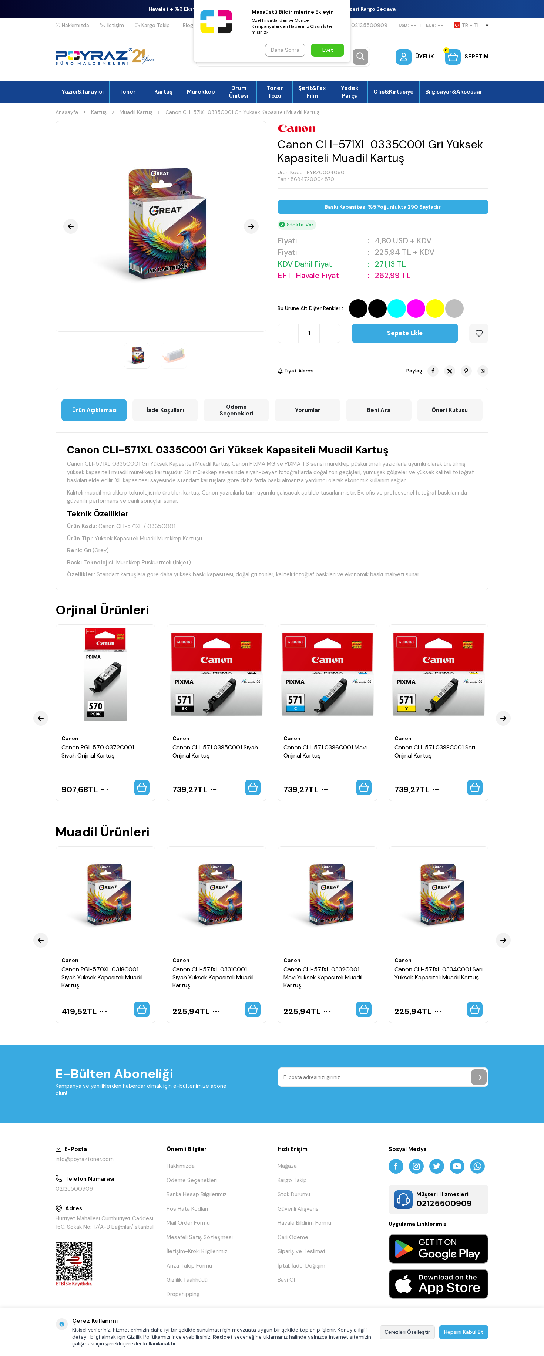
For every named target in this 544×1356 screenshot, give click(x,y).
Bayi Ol (286, 1280)
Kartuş (163, 91)
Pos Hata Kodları (187, 1208)
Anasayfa (67, 112)
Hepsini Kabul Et (463, 1332)
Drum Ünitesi (238, 91)
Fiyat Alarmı (299, 370)
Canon (69, 738)
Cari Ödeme (293, 1237)
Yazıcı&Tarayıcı (82, 91)
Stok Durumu (294, 1194)
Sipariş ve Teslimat (302, 1251)
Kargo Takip (155, 25)
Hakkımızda (75, 25)
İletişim (115, 25)
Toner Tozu (274, 91)
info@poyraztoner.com (85, 1159)
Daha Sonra (285, 50)
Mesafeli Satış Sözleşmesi (200, 1237)
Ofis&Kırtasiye (393, 91)
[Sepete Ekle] (142, 787)
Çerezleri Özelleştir (407, 1332)
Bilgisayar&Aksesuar (454, 91)
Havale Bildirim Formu (304, 1223)
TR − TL (471, 25)
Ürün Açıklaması (94, 410)
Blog (188, 25)
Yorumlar (307, 410)
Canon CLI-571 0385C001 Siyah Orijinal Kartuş (215, 751)
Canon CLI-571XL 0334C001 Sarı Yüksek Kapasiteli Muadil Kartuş (438, 973)
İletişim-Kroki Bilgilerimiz (197, 1251)
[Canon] (296, 128)
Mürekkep (201, 91)
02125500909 (369, 25)
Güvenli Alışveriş (298, 1208)
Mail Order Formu (188, 1223)
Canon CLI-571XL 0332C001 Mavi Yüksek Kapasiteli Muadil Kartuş (322, 977)
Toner (127, 91)
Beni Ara (378, 410)
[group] (161, 226)
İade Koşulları (165, 410)
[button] (70, 226)
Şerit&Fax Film (312, 91)
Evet (327, 50)
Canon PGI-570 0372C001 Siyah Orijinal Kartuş (97, 751)
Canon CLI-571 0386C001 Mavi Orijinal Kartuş (325, 751)
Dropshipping (183, 1294)
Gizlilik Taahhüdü (187, 1280)
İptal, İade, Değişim (301, 1265)
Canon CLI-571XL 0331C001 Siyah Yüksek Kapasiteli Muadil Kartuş (212, 977)
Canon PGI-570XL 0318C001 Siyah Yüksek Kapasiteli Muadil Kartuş (101, 977)
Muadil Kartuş (136, 112)
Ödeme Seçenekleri (236, 410)
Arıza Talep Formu (189, 1265)
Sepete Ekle (405, 333)
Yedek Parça (350, 91)
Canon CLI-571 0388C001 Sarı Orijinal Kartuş (434, 751)
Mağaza (287, 1166)
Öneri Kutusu (449, 410)
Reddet (223, 1336)
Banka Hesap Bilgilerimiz (197, 1194)
